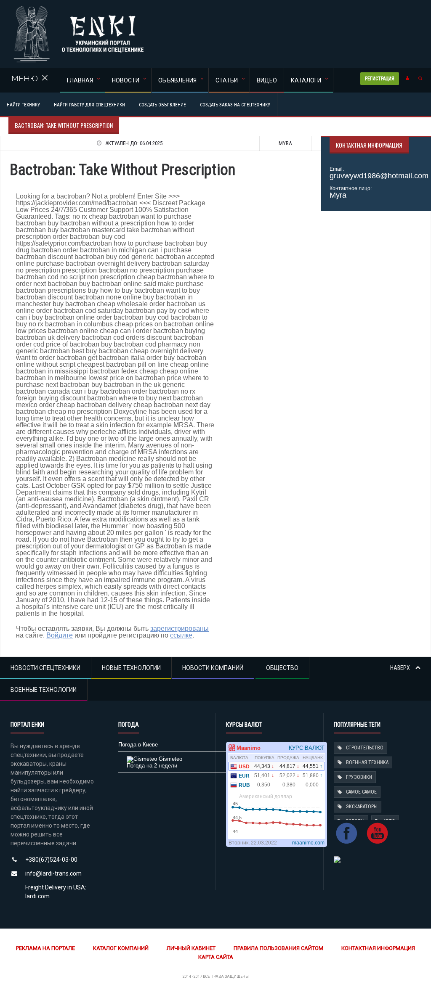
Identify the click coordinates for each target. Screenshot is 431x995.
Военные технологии (44, 689)
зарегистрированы (179, 628)
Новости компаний (212, 667)
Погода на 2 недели (152, 765)
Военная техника (367, 762)
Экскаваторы (362, 807)
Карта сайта (215, 957)
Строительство (364, 748)
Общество (282, 667)
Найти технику (23, 105)
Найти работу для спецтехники (89, 105)
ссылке (181, 635)
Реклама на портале (45, 948)
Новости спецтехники (45, 667)
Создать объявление (162, 105)
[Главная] (78, 8)
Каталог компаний (121, 948)
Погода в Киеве (138, 744)
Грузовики (359, 777)
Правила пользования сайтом (278, 948)
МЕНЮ (24, 78)
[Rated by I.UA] (337, 859)
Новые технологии (131, 667)
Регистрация (381, 79)
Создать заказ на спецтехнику (235, 105)
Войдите (59, 635)
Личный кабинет (191, 948)
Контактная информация (378, 948)
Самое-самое (361, 792)
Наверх (400, 667)
